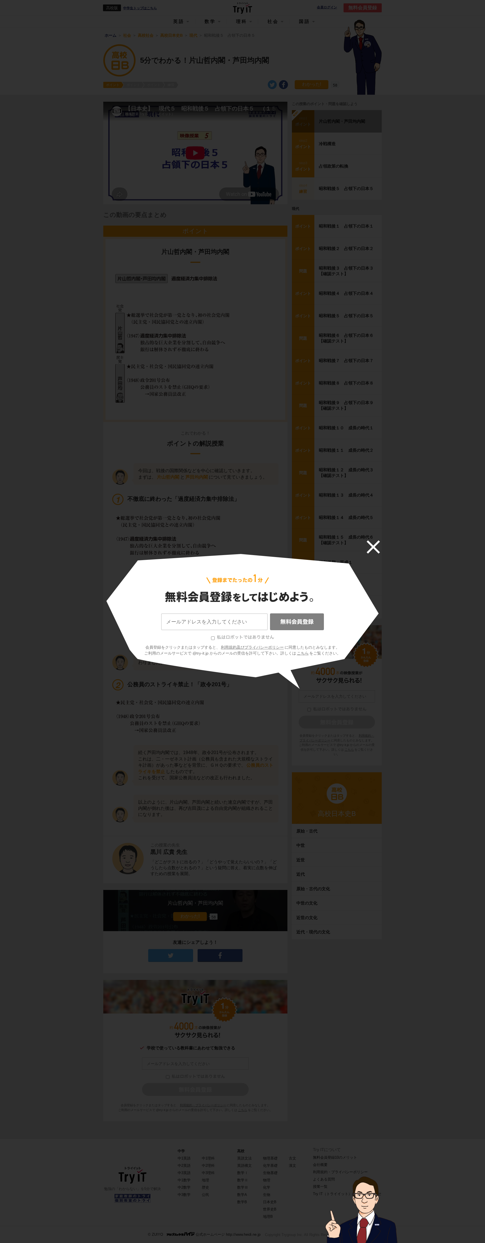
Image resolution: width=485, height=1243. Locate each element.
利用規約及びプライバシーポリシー (252, 647)
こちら (303, 653)
